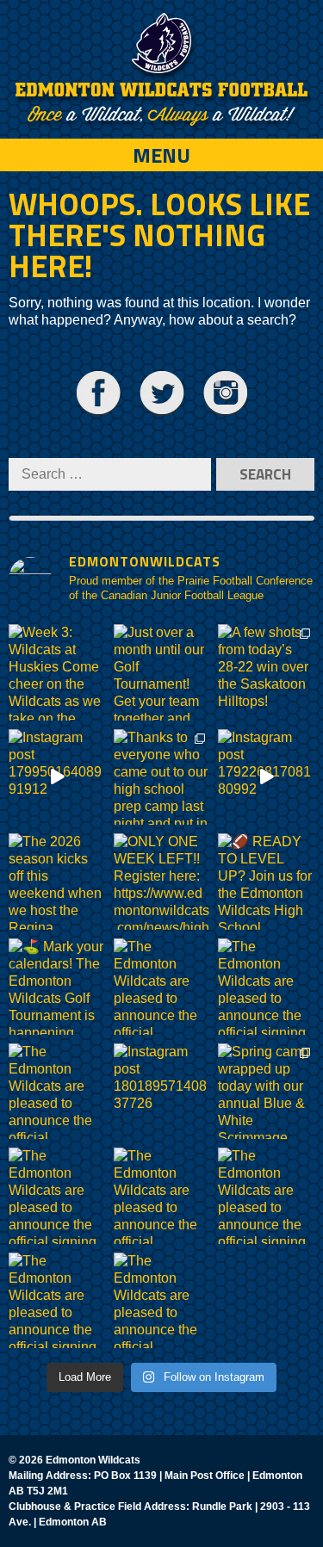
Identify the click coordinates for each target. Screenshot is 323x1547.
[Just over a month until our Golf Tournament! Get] (162, 672)
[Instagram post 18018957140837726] (162, 1091)
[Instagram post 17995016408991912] (57, 777)
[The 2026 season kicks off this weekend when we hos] (57, 881)
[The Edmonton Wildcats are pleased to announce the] (162, 986)
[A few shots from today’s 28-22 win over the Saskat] (266, 672)
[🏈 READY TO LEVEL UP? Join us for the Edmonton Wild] (266, 881)
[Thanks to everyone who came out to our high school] (162, 777)
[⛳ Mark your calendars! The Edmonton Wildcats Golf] (57, 986)
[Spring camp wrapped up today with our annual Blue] (266, 1091)
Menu (161, 154)
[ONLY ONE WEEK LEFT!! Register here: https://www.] (162, 881)
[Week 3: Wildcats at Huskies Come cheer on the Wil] (57, 672)
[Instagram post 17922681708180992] (266, 777)
